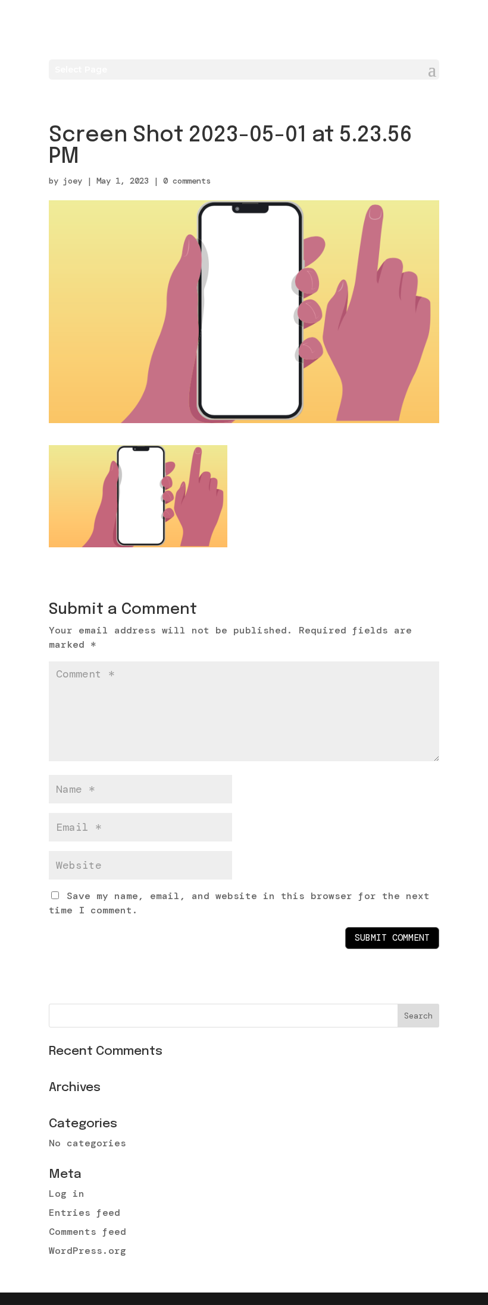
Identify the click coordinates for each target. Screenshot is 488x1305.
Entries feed (84, 1212)
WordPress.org (87, 1250)
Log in (67, 1193)
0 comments (187, 180)
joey (72, 180)
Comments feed (87, 1231)
